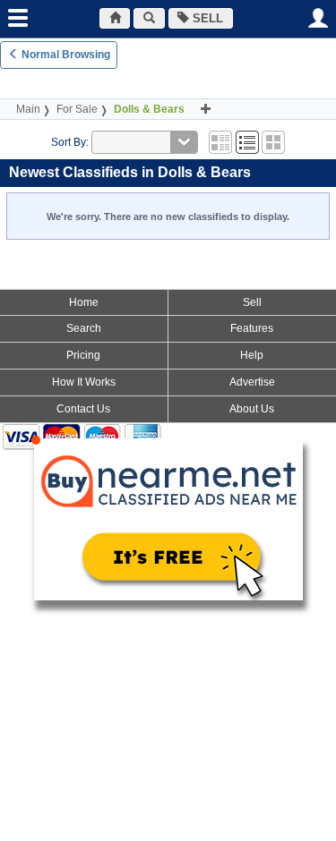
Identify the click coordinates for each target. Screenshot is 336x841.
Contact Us (83, 409)
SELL (206, 18)
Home (84, 302)
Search (83, 328)
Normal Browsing (64, 54)
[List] (247, 142)
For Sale (77, 109)
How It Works (84, 382)
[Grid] (220, 142)
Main (28, 109)
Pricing (83, 355)
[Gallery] (273, 142)
